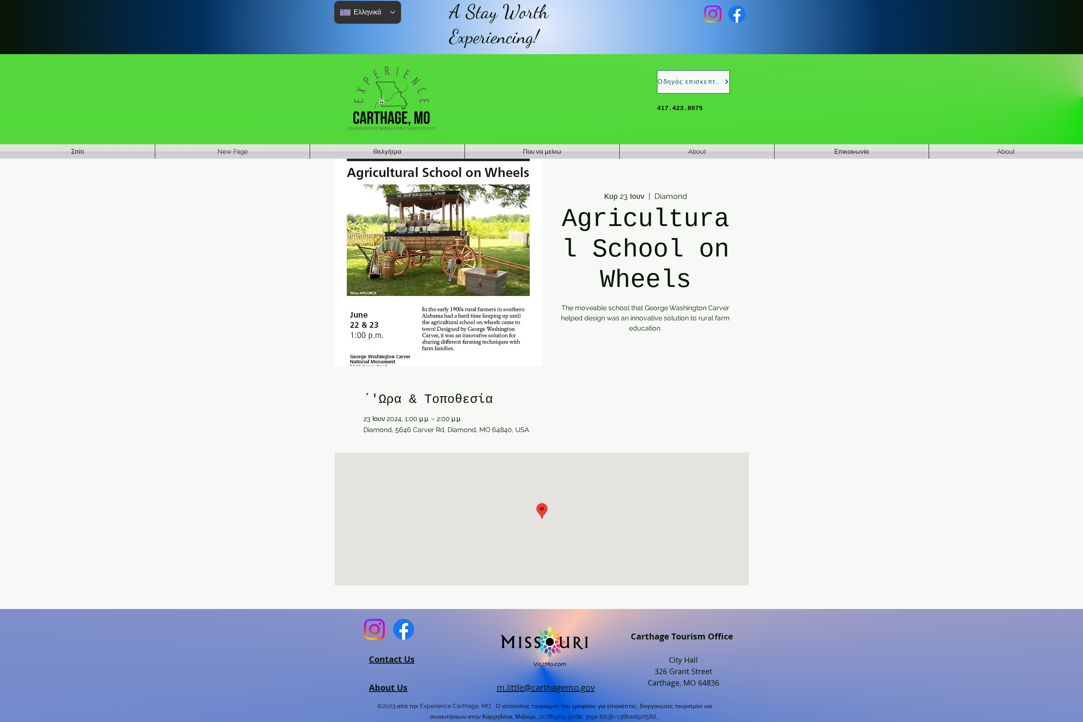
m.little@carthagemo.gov (546, 687)
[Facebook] (737, 14)
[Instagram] (712, 14)
